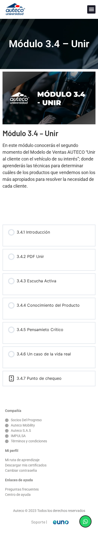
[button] (91, 9)
